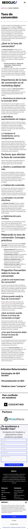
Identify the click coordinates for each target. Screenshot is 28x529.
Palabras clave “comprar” (13, 386)
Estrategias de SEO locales (10, 374)
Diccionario (3, 496)
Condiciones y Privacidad (15, 527)
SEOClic (7, 149)
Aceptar (14, 516)
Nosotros (3, 490)
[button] (26, 502)
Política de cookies (6, 527)
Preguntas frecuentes (5, 492)
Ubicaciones (3, 498)
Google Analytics (9, 303)
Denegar (14, 520)
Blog (2, 494)
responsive (6, 229)
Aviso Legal (23, 527)
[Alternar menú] (25, 2)
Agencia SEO (4, 8)
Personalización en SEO (12, 381)
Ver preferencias (14, 524)
